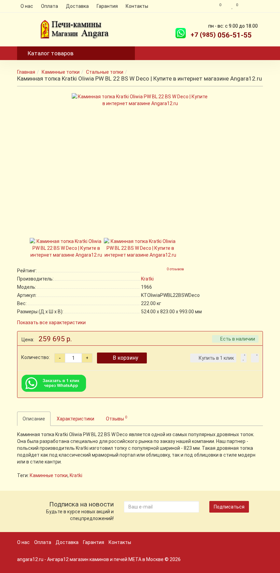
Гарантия (107, 6)
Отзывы (116, 418)
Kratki (76, 475)
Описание (34, 418)
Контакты (137, 6)
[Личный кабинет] (252, 6)
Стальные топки (104, 72)
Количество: (35, 357)
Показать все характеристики (51, 322)
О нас (26, 6)
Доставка (77, 6)
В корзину (125, 358)
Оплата (49, 6)
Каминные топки (61, 72)
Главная (26, 72)
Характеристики (75, 418)
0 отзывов (175, 269)
